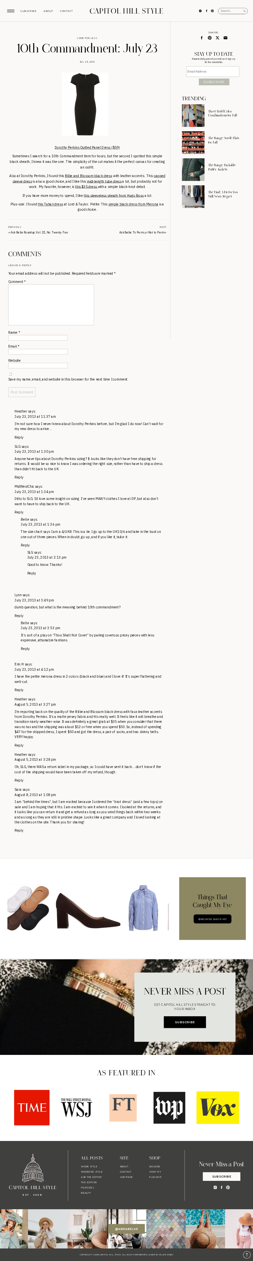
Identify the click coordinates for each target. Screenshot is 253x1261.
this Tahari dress (50, 204)
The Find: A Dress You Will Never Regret (223, 195)
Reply (18, 437)
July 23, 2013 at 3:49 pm (34, 600)
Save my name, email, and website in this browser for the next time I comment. (68, 379)
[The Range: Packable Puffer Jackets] (193, 169)
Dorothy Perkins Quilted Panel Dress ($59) (87, 147)
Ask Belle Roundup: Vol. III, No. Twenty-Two (39, 232)
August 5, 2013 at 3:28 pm (35, 760)
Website (14, 360)
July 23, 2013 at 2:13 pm (47, 557)
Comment (16, 282)
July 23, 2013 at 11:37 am (35, 417)
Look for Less (87, 38)
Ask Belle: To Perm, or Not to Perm (141, 232)
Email (13, 347)
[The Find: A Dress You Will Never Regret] (193, 196)
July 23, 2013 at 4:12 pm (34, 669)
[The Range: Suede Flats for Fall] (193, 142)
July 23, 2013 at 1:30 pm (34, 451)
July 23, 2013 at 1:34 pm (34, 492)
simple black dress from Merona (133, 204)
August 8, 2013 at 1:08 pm (35, 795)
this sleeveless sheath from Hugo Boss (114, 195)
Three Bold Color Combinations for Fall (222, 113)
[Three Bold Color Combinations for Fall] (193, 115)
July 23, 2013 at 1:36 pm (40, 525)
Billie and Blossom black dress (88, 176)
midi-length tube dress (104, 181)
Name (14, 332)
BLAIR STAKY (166, 1254)
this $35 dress (86, 187)
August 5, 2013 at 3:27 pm (35, 704)
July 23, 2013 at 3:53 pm (40, 628)
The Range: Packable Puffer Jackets (222, 167)
